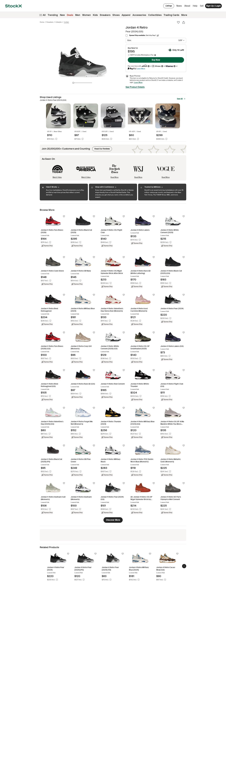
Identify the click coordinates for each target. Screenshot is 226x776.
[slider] (73, 83)
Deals (70, 15)
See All (180, 99)
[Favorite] (178, 22)
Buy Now (156, 59)
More (184, 15)
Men (77, 15)
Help (195, 5)
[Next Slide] (184, 566)
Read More (114, 177)
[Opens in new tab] (148, 66)
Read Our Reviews (101, 148)
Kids (95, 15)
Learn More (141, 69)
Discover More (113, 520)
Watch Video (57, 177)
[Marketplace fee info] (155, 55)
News (179, 5)
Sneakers (105, 15)
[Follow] (64, 216)
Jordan (66, 22)
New (62, 15)
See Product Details (135, 87)
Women (86, 15)
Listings (168, 6)
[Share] (183, 22)
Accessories (139, 15)
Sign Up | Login (213, 5)
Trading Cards (171, 15)
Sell (202, 5)
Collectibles (155, 15)
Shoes (116, 15)
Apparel (126, 15)
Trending (53, 15)
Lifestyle (58, 22)
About (187, 6)
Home (42, 22)
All (44, 15)
